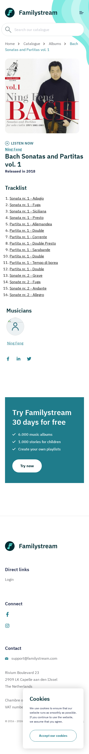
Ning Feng (13, 149)
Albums (55, 43)
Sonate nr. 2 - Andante (25, 288)
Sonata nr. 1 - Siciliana (25, 211)
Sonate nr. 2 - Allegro (23, 294)
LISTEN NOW (22, 143)
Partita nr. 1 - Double (24, 230)
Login (9, 579)
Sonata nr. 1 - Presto (24, 217)
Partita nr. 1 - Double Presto (30, 243)
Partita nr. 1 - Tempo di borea (30, 262)
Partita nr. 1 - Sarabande (27, 249)
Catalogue (32, 43)
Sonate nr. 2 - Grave (22, 275)
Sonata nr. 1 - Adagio (24, 198)
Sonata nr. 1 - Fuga (23, 204)
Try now (27, 466)
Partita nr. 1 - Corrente (26, 237)
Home (10, 43)
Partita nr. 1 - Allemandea (28, 224)
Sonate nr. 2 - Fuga (22, 281)
